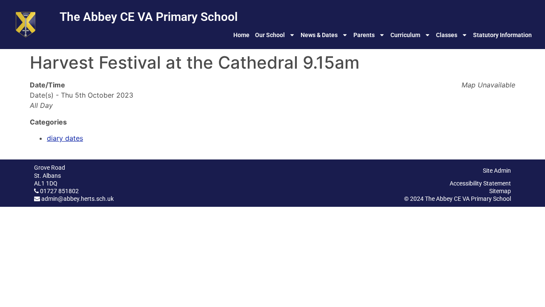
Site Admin (497, 170)
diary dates (65, 138)
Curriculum (405, 35)
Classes (446, 35)
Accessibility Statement (480, 183)
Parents (364, 35)
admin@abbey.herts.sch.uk (77, 198)
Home (241, 35)
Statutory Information (502, 35)
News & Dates (319, 35)
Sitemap (500, 191)
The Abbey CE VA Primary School (149, 17)
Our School (270, 35)
